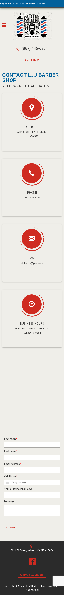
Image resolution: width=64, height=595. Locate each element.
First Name (10, 438)
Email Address (12, 463)
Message (9, 501)
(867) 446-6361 (35, 48)
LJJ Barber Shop (36, 586)
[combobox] (8, 483)
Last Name (10, 451)
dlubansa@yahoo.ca (32, 263)
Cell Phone (10, 476)
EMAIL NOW (32, 59)
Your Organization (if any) (18, 488)
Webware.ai (32, 589)
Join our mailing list (32, 574)
